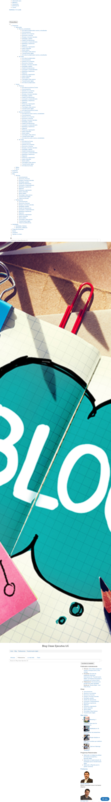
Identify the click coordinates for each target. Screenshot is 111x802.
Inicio (11, 651)
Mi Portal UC (15, 6)
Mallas (17, 167)
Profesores (15, 172)
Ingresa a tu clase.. (17, 234)
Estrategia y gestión (27, 38)
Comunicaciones (26, 32)
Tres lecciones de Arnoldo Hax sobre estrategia (92, 682)
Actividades (15, 224)
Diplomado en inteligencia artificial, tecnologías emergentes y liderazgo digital (93, 756)
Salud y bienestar (26, 48)
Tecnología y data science (29, 51)
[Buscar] (99, 240)
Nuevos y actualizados (24, 29)
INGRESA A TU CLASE (15, 10)
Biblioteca (14, 2)
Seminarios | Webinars (21, 227)
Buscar (14, 231)
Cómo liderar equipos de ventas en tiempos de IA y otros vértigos (93, 670)
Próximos (21, 86)
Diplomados (19, 27)
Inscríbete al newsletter (88, 663)
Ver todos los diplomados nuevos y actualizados (34, 30)
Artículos (18, 175)
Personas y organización (28, 47)
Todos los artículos (24, 198)
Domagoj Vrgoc (84, 801)
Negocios (24, 45)
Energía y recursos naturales (29, 37)
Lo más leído (31, 657)
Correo (14, 7)
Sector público (25, 50)
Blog (13, 174)
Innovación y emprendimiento (29, 42)
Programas (15, 25)
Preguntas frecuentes (17, 229)
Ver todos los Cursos (27, 141)
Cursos (17, 84)
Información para (16, 1)
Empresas (15, 170)
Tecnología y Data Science (91, 711)
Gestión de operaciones (28, 40)
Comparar (15, 232)
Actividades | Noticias (21, 226)
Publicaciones (19, 200)
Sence (17, 169)
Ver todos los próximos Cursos (30, 87)
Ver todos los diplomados (28, 58)
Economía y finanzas (27, 35)
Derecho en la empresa (28, 34)
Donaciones (15, 4)
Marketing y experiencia (28, 43)
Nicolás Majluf (93, 685)
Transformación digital (28, 53)
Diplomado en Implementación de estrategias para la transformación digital (92, 761)
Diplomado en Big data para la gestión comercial (91, 765)
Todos (38, 657)
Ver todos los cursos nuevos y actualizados (33, 113)
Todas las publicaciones (25, 222)
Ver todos (21, 56)
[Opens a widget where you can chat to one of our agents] (104, 799)
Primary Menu (13, 22)
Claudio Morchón (85, 783)
